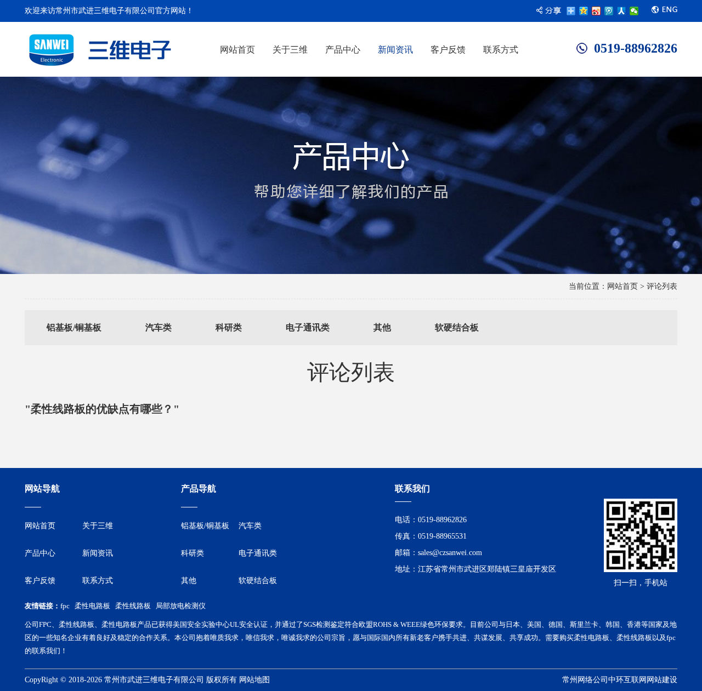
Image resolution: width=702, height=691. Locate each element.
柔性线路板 (133, 606)
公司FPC (38, 624)
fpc (65, 606)
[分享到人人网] (621, 11)
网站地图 (254, 680)
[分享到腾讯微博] (609, 11)
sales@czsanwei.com (450, 553)
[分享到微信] (634, 11)
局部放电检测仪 (181, 606)
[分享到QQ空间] (583, 11)
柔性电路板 (92, 606)
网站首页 (622, 286)
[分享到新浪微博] (596, 11)
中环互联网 (627, 680)
